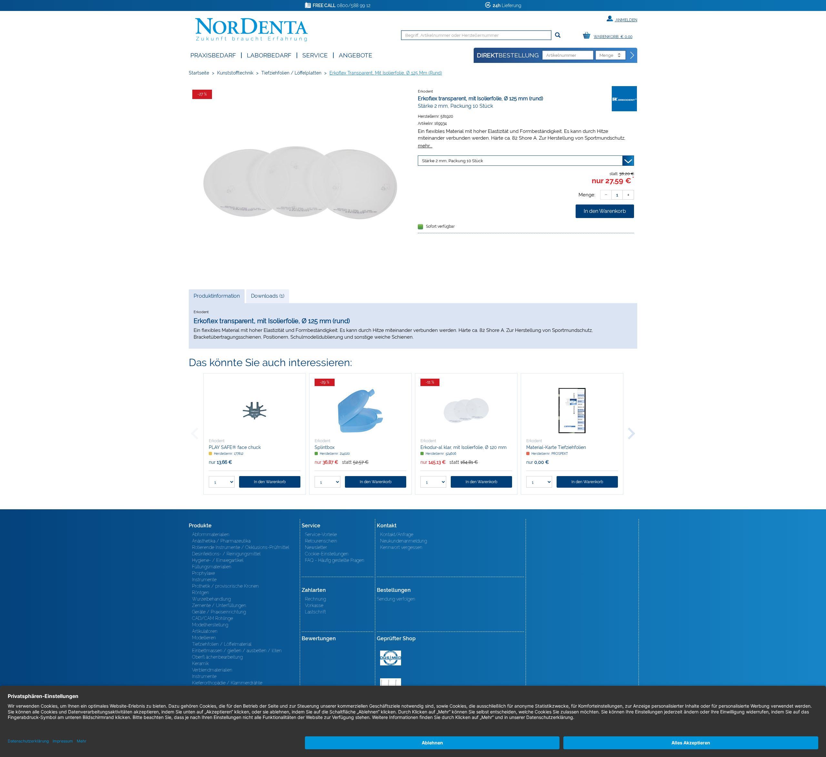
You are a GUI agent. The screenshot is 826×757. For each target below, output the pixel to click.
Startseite (199, 72)
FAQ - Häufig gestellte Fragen (334, 560)
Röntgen (200, 592)
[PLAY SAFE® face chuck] (255, 410)
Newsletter (316, 547)
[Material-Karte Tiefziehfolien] (572, 410)
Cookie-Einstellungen (326, 553)
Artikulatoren (204, 631)
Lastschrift (315, 611)
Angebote (355, 55)
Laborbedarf (269, 55)
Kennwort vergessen (401, 547)
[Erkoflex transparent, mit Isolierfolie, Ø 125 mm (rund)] (300, 183)
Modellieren (204, 637)
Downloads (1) (267, 296)
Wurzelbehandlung (211, 599)
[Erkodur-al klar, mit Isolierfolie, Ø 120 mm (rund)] (466, 410)
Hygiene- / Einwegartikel (217, 560)
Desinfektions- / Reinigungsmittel (226, 553)
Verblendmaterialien (212, 669)
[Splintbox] (360, 410)
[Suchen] (557, 35)
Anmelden (626, 20)
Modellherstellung (210, 624)
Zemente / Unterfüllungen (219, 605)
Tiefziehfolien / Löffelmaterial (221, 644)
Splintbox (325, 447)
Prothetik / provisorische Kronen (225, 586)
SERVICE (315, 55)
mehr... (425, 145)
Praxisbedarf (213, 55)
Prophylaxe (203, 573)
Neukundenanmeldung (403, 540)
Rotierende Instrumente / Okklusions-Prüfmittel (240, 547)
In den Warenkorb (605, 211)
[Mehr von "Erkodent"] (624, 98)
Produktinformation (216, 298)
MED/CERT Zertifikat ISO (390, 658)
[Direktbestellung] (632, 55)
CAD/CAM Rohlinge (212, 618)
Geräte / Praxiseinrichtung (219, 611)
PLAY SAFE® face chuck (235, 447)
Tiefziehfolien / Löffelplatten (291, 72)
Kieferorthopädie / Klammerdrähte (227, 682)
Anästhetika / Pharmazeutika (221, 540)
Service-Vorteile (321, 534)
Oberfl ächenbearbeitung (217, 657)
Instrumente (204, 579)
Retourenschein (321, 540)
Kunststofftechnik (235, 72)
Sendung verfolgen (396, 599)
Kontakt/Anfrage (396, 534)
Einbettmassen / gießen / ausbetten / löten (237, 650)
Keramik (200, 663)
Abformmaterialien (210, 534)
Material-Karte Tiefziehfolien (556, 447)
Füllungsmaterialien (211, 566)
